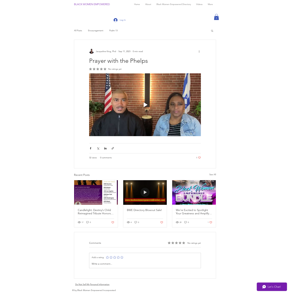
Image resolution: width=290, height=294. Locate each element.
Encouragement (95, 30)
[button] (216, 17)
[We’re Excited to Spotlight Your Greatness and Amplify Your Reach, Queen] (194, 192)
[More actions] (199, 51)
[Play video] (145, 104)
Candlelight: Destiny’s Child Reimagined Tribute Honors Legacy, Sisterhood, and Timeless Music (94, 211)
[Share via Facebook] (90, 148)
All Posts (78, 30)
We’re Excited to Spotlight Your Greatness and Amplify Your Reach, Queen (192, 211)
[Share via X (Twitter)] (98, 148)
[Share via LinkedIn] (105, 148)
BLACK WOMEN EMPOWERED (92, 4)
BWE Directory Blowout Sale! (144, 210)
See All (212, 174)
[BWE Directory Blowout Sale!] (145, 192)
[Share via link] (112, 148)
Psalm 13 (113, 30)
